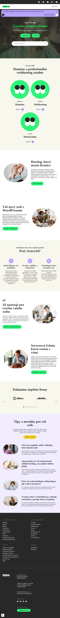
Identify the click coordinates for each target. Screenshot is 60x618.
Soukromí (5, 536)
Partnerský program (8, 551)
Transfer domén (36, 524)
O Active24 (5, 528)
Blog (3, 561)
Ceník (4, 534)
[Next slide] (56, 401)
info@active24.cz (26, 585)
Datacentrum (6, 532)
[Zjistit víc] (19, 89)
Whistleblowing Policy (8, 539)
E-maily (33, 536)
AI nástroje (34, 534)
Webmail (33, 549)
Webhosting (34, 526)
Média (4, 526)
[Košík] (52, 2)
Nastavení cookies (7, 553)
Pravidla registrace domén (10, 555)
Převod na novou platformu (10, 557)
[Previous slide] (4, 401)
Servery (33, 528)
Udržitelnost (6, 530)
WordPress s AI (35, 532)
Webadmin (34, 547)
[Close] (57, 11)
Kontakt (4, 522)
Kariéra (4, 524)
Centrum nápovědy (8, 547)
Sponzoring (5, 559)
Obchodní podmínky (8, 537)
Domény (33, 522)
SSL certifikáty (35, 537)
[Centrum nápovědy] (57, 2)
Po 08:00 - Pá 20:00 (27, 583)
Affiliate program (7, 549)
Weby (32, 530)
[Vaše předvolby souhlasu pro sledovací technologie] (2, 615)
